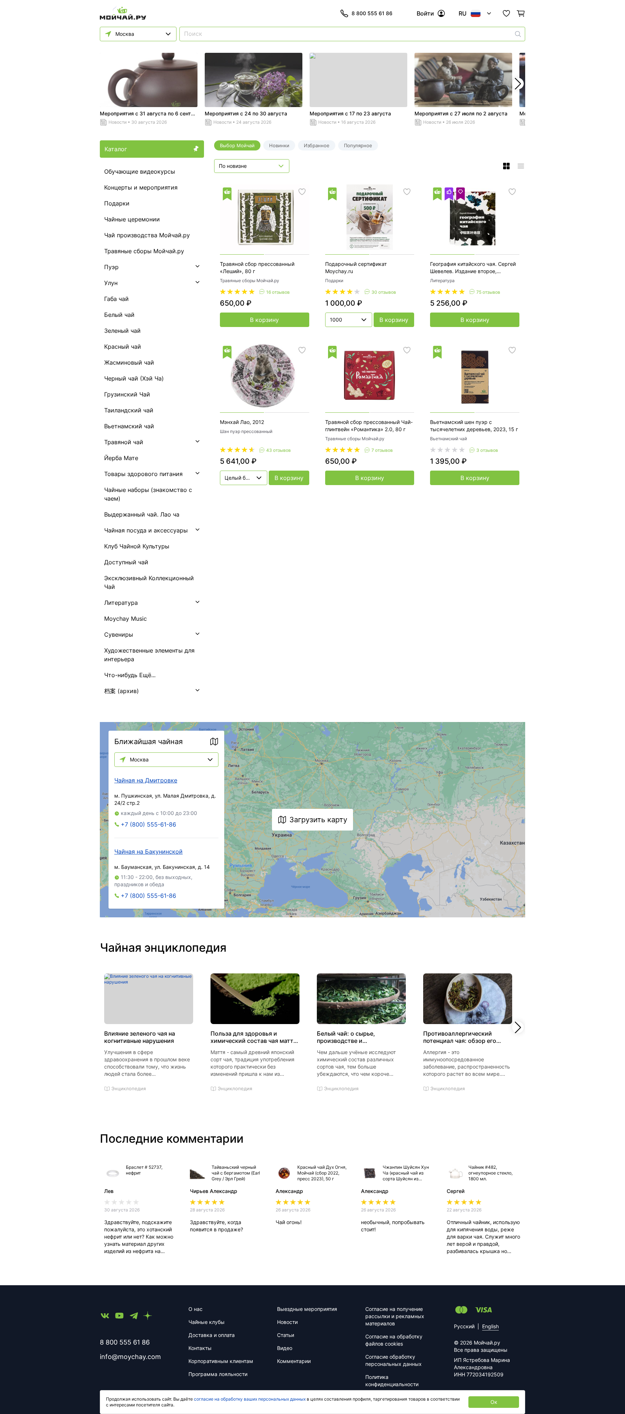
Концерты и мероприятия (141, 187)
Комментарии (294, 1361)
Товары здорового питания (143, 473)
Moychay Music (125, 618)
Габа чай (116, 298)
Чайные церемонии (132, 219)
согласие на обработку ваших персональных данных (250, 1399)
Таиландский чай (128, 410)
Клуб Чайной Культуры (136, 546)
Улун (111, 282)
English (490, 1326)
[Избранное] (506, 13)
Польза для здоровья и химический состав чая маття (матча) (254, 1037)
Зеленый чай (122, 330)
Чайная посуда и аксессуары (146, 530)
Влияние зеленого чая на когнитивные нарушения (139, 1037)
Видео (284, 1348)
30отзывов (383, 292)
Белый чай (119, 314)
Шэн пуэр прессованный (246, 431)
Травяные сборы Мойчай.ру (144, 251)
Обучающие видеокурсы (139, 171)
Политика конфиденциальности (391, 1380)
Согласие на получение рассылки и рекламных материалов (394, 1316)
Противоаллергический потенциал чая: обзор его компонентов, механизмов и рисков (463, 1037)
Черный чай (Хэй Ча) (134, 378)
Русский (464, 1326)
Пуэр (111, 267)
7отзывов (382, 450)
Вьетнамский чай (129, 426)
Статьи (285, 1335)
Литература (121, 602)
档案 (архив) (121, 691)
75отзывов (488, 292)
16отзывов (278, 292)
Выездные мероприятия (307, 1309)
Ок (493, 1402)
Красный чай (122, 346)
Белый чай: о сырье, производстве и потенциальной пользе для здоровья (355, 1037)
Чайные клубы (206, 1322)
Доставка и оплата (211, 1335)
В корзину (264, 319)
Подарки (116, 203)
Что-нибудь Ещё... (130, 675)
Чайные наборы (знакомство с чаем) (148, 494)
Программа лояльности (217, 1374)
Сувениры (118, 634)
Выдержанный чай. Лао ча (141, 514)
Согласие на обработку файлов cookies (393, 1340)
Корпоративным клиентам (220, 1361)
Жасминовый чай (129, 362)
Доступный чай (126, 562)
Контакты (200, 1348)
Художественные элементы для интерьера (149, 655)
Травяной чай (123, 442)
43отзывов (278, 450)
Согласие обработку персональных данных (393, 1360)
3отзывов (487, 450)
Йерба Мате (121, 458)
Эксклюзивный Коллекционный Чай (149, 582)
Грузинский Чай (127, 394)
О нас (195, 1309)
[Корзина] (520, 13)
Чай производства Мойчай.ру (147, 235)
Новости (118, 122)
